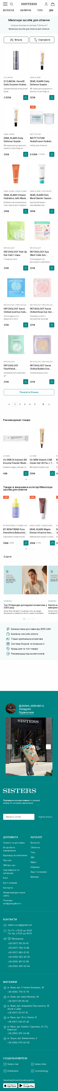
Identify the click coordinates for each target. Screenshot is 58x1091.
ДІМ (51, 10)
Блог (5, 878)
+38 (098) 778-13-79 (18, 991)
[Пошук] (11, 4)
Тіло (33, 852)
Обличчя (35, 847)
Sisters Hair (13, 1064)
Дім (32, 857)
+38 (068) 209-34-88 (18, 1033)
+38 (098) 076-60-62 (18, 1042)
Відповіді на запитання (15, 855)
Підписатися (26, 712)
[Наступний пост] (48, 746)
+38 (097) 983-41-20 (18, 952)
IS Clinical (8, 77)
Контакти (8, 887)
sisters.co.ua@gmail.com (20, 925)
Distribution (12, 1071)
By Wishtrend (9, 525)
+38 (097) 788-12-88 (18, 947)
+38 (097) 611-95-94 (17, 1001)
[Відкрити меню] (5, 4)
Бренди (35, 876)
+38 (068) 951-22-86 (18, 961)
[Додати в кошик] (25, 97)
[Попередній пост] (9, 746)
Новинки (35, 867)
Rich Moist (47, 191)
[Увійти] (46, 4)
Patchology (9, 248)
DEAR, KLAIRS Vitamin (22, 191)
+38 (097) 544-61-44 (18, 1021)
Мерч (33, 862)
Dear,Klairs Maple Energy (48, 525)
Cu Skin (6, 456)
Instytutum (35, 134)
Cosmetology (41, 1071)
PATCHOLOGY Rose (48, 305)
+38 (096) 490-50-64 (19, 966)
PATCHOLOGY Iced (22, 305)
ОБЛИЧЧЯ (25, 10)
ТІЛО (40, 10)
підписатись (45, 816)
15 (43, 404)
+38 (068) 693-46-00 (19, 957)
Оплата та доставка (13, 842)
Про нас (7, 860)
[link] (53, 4)
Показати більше (29, 392)
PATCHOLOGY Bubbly (48, 362)
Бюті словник (10, 882)
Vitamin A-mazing (22, 525)
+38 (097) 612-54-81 (18, 943)
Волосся (35, 842)
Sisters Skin (40, 1064)
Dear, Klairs (35, 77)
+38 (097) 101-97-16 (17, 1012)
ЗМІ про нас (9, 865)
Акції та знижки (39, 872)
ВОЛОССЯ (8, 10)
